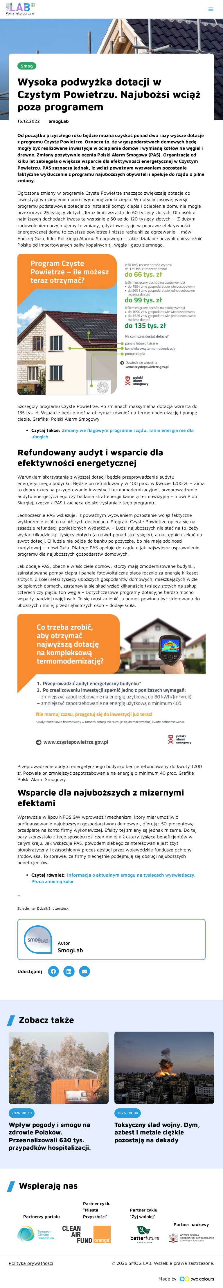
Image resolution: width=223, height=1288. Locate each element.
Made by (168, 1278)
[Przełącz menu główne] (210, 9)
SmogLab (58, 121)
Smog (27, 65)
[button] (53, 971)
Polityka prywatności (31, 1263)
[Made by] (196, 1279)
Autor (64, 943)
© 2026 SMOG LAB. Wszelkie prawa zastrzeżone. (163, 1263)
